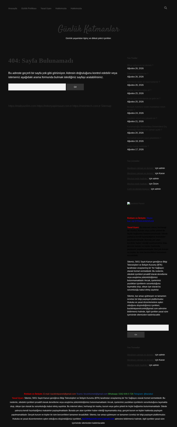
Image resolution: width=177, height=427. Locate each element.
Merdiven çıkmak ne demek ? (141, 168)
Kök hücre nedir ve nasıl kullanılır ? (143, 82)
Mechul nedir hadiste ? (138, 178)
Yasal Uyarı (46, 8)
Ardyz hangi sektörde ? (138, 146)
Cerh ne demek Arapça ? (139, 189)
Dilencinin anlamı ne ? (137, 73)
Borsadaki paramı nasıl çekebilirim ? (144, 138)
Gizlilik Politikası (28, 8)
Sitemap (106, 105)
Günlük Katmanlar (88, 29)
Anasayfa (12, 8)
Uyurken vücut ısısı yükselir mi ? (142, 118)
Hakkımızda (61, 8)
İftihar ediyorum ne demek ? (140, 65)
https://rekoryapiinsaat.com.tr (54, 105)
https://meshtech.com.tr (86, 105)
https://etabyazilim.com (22, 105)
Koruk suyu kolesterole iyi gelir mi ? (143, 98)
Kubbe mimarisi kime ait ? (139, 90)
